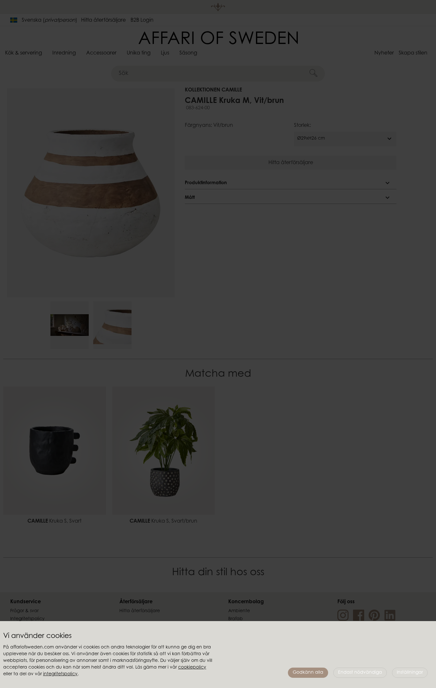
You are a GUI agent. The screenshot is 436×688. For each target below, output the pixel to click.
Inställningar (410, 672)
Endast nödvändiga (360, 672)
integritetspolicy (60, 674)
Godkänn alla (308, 672)
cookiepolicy (192, 667)
